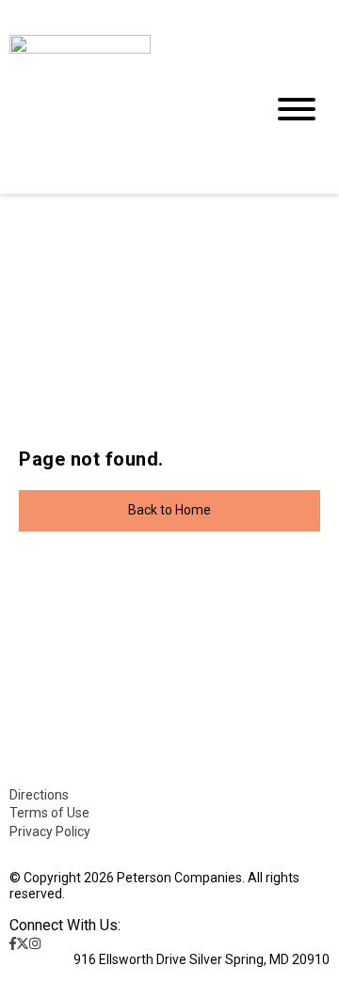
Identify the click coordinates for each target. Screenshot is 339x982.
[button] (169, 510)
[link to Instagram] (34, 943)
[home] (122, 110)
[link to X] (22, 943)
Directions (39, 794)
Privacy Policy (49, 831)
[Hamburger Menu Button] (297, 109)
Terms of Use (49, 812)
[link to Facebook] (12, 943)
